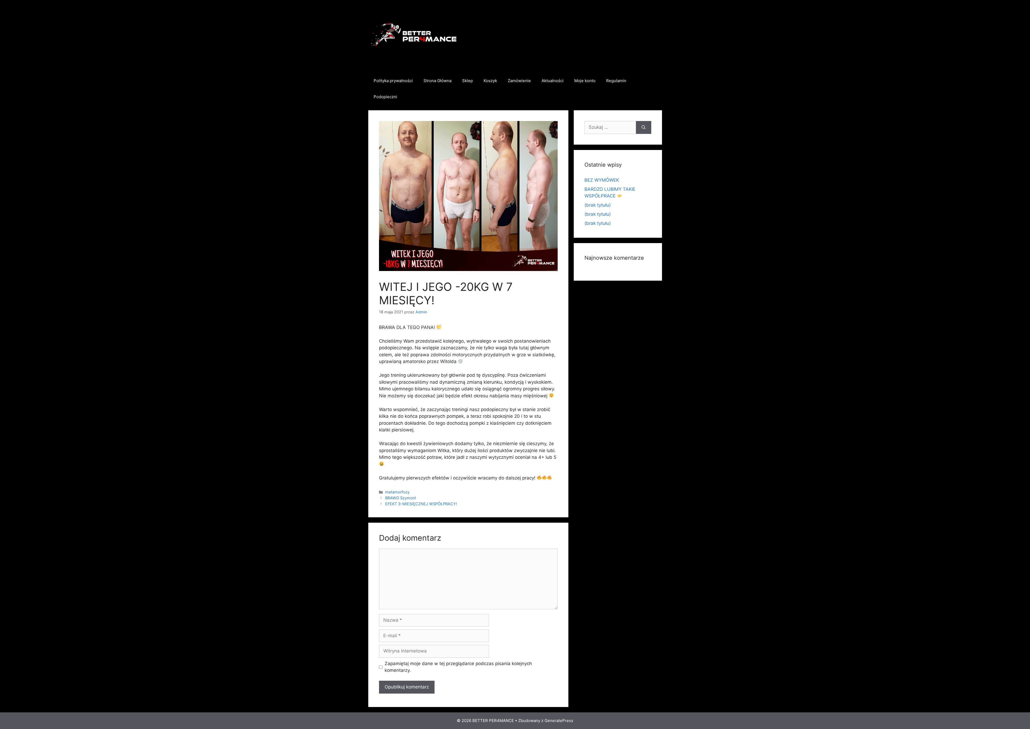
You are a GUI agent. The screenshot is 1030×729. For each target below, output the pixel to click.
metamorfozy (397, 492)
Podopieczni (385, 96)
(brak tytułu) (597, 205)
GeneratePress (559, 720)
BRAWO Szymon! (400, 498)
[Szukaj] (643, 127)
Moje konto (584, 80)
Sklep (467, 80)
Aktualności (553, 80)
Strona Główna (437, 80)
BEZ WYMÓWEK (601, 180)
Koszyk (490, 80)
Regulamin (616, 80)
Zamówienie (519, 80)
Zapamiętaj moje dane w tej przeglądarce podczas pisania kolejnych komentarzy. (458, 667)
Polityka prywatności (393, 80)
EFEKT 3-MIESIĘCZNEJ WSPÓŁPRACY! (421, 503)
